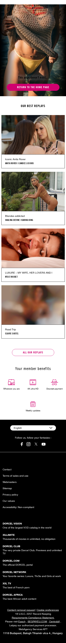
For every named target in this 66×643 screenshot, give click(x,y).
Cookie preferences (48, 610)
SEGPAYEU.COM (37, 621)
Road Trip (10, 329)
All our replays (33, 352)
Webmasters (10, 482)
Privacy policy (10, 494)
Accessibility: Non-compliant (18, 507)
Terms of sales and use (15, 475)
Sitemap (7, 488)
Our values (9, 500)
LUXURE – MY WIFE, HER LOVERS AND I (28, 272)
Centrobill (54, 621)
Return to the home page (33, 87)
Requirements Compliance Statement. (33, 617)
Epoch (22, 621)
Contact (7, 469)
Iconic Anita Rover (15, 159)
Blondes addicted (15, 216)
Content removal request (21, 610)
